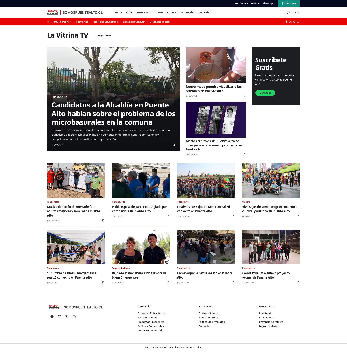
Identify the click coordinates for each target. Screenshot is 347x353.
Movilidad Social (161, 21)
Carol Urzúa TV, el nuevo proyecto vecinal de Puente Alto (266, 275)
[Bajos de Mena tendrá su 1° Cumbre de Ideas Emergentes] (141, 247)
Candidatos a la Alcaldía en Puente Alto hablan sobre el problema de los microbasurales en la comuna (113, 113)
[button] (288, 12)
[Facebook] (286, 22)
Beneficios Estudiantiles (105, 21)
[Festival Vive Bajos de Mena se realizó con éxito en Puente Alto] (206, 180)
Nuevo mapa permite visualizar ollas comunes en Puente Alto (214, 88)
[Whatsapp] (74, 316)
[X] (290, 22)
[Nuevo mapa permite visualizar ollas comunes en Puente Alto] (216, 65)
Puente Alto (82, 21)
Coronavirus (118, 201)
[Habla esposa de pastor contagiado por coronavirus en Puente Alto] (141, 180)
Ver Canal (265, 92)
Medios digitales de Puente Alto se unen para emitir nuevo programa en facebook (214, 145)
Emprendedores (121, 268)
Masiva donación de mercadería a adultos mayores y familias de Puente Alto (73, 211)
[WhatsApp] (298, 22)
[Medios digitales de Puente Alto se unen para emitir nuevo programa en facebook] (216, 120)
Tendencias (53, 201)
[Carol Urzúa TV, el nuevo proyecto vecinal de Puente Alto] (271, 247)
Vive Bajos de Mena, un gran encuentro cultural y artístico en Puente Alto (269, 209)
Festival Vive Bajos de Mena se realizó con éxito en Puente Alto (203, 209)
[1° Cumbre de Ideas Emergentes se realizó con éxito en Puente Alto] (76, 247)
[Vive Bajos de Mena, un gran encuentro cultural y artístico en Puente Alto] (271, 180)
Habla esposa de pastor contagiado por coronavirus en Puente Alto (139, 209)
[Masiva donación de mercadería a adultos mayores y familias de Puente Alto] (76, 180)
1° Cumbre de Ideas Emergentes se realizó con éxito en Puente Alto (71, 275)
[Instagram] (294, 22)
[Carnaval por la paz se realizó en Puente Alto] (206, 247)
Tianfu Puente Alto (61, 21)
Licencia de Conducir (134, 21)
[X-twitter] (67, 316)
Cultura (246, 201)
